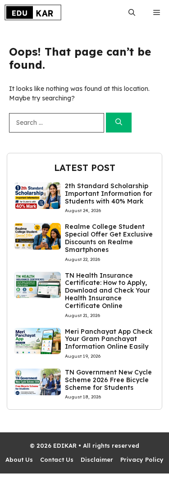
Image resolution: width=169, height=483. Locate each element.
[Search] (119, 123)
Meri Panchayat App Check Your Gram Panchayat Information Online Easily (108, 339)
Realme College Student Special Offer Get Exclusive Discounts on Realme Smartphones (109, 238)
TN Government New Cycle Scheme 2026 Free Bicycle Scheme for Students (108, 380)
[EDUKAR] (33, 12)
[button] (131, 12)
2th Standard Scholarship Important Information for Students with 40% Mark (108, 193)
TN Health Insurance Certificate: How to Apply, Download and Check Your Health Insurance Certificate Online (107, 290)
